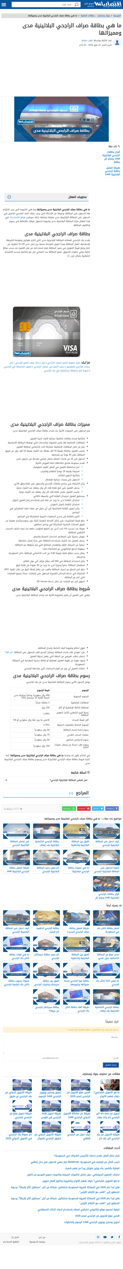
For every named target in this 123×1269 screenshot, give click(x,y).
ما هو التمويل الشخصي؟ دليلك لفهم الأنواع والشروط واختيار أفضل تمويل (81, 1181)
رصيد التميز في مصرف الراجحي (49, 367)
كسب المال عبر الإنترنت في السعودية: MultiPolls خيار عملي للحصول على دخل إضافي (75, 1162)
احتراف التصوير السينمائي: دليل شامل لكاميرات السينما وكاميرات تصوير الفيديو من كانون (73, 1174)
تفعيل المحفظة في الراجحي (18, 367)
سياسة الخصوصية (37, 1242)
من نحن (42, 1237)
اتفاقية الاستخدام (11, 1242)
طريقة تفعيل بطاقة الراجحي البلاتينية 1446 (112, 171)
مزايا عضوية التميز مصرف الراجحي (63, 363)
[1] (68, 256)
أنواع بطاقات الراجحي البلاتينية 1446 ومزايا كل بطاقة (111, 157)
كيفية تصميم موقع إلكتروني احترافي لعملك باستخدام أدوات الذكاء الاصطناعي (79, 1209)
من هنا (9, 652)
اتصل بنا (15, 1237)
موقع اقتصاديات (17, 217)
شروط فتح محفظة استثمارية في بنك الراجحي (66, 370)
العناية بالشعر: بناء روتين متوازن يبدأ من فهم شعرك (92, 1168)
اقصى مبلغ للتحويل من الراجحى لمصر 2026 (97, 1216)
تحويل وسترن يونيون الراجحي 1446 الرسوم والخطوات (92, 1222)
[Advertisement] (62, 72)
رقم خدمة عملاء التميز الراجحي (30, 363)
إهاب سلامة (86, 41)
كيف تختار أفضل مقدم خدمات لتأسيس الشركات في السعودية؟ (87, 1155)
